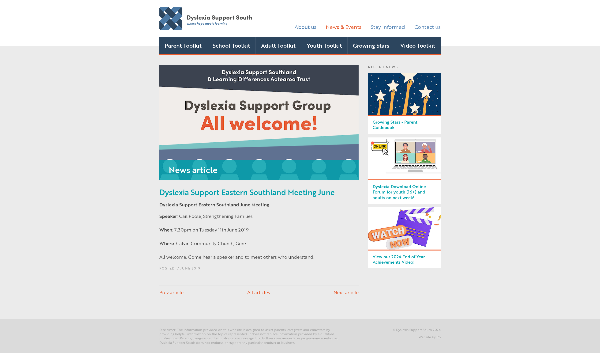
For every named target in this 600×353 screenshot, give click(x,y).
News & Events (343, 26)
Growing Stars (371, 45)
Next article (346, 292)
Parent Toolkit (183, 45)
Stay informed (388, 26)
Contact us (427, 26)
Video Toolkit (417, 45)
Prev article (171, 292)
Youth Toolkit (324, 45)
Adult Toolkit (278, 45)
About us (305, 26)
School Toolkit (231, 45)
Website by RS (430, 337)
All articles (258, 292)
